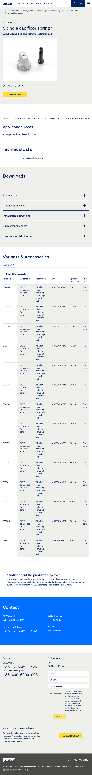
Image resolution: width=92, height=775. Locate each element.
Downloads (56, 118)
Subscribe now (71, 736)
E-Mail (68, 585)
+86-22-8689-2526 (20, 667)
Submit (59, 717)
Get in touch (55, 658)
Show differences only (16, 274)
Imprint (64, 767)
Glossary (57, 767)
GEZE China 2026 (9, 767)
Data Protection (46, 767)
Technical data (37, 118)
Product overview (14, 118)
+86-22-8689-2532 (20, 631)
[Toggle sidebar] (81, 3)
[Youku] (83, 760)
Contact (7, 658)
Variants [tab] (8, 265)
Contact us (15, 94)
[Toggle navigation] (88, 3)
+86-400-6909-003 (20, 674)
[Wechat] (76, 760)
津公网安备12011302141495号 (17, 770)
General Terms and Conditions (28, 767)
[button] (68, 760)
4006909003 (14, 620)
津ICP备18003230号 (76, 767)
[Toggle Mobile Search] (74, 3)
